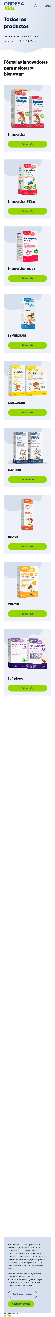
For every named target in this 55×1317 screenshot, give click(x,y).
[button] (14, 6)
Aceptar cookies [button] (21, 1303)
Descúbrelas (27, 479)
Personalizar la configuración (24, 1279)
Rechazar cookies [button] (22, 1294)
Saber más (27, 144)
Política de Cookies (23, 1285)
